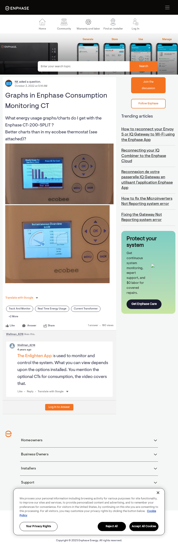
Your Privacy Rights (38, 526)
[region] (89, 511)
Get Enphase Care (144, 304)
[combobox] (98, 66)
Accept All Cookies (144, 526)
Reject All (112, 526)
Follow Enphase (148, 103)
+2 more (13, 316)
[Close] (158, 492)
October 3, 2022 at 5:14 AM (31, 86)
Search (143, 66)
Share (51, 325)
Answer (31, 325)
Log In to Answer (59, 407)
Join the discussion (148, 85)
